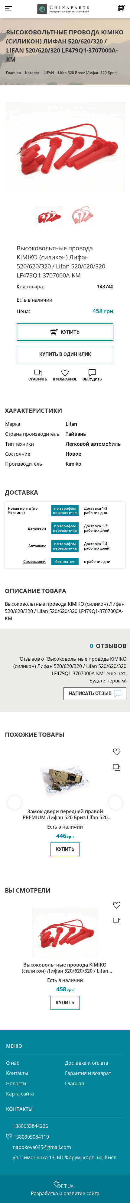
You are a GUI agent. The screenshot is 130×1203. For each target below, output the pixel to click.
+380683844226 (30, 1126)
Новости (16, 1083)
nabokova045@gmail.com (42, 1147)
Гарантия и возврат (88, 1073)
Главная (13, 72)
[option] (65, 147)
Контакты (17, 1073)
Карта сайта (20, 1093)
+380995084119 (31, 1137)
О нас (12, 1063)
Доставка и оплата (86, 1063)
